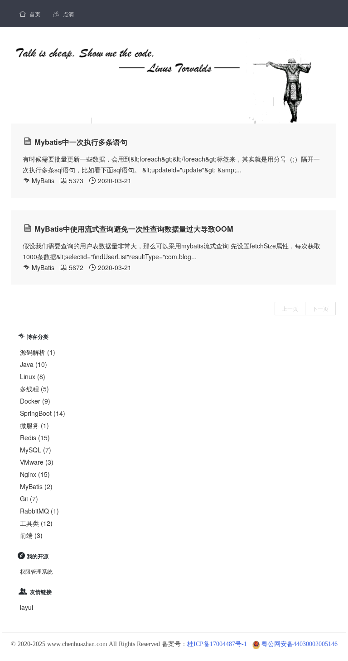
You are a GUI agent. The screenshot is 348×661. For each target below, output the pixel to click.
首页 (29, 14)
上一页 (290, 308)
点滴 (63, 14)
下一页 (320, 308)
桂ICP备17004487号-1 (217, 644)
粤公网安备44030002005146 (299, 644)
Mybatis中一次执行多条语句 (80, 142)
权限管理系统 (36, 571)
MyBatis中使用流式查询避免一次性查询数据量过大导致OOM (133, 229)
